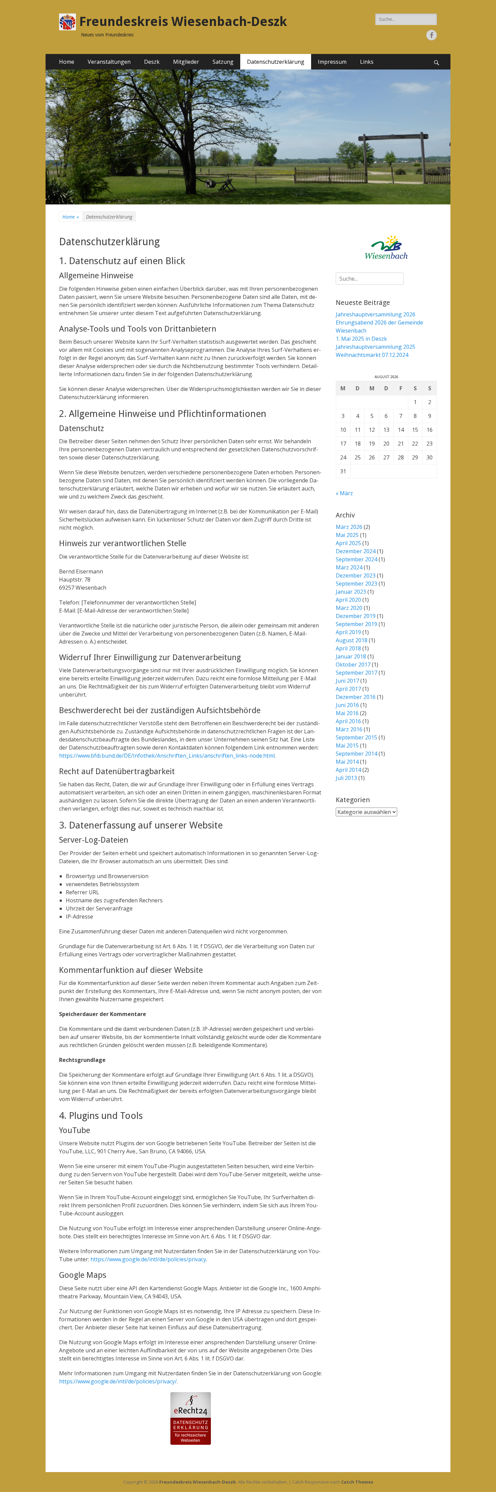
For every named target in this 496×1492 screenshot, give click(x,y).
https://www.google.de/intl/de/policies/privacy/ (118, 1381)
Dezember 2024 (356, 551)
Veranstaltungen (109, 61)
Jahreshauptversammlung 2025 (375, 346)
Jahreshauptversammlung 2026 (375, 314)
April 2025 (348, 543)
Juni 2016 (347, 705)
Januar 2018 (351, 656)
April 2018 (348, 648)
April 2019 (348, 632)
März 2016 (349, 729)
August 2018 (351, 640)
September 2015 (356, 737)
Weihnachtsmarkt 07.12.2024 (372, 355)
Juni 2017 (347, 680)
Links (367, 61)
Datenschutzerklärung (275, 61)
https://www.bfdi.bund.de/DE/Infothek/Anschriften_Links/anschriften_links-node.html (167, 755)
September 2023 (356, 583)
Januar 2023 (351, 591)
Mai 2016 (347, 713)
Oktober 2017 (353, 664)
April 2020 (348, 599)
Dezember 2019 (356, 616)
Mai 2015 (347, 745)
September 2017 (356, 672)
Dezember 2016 (356, 697)
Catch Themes (357, 1482)
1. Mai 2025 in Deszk (361, 338)
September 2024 (356, 559)
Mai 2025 (347, 535)
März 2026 (349, 527)
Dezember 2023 (356, 575)
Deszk (152, 61)
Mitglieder (186, 61)
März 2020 (349, 608)
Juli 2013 (346, 778)
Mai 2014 (347, 761)
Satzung (223, 61)
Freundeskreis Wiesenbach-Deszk (183, 21)
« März (344, 493)
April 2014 (348, 769)
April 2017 (348, 689)
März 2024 (349, 567)
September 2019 (356, 624)
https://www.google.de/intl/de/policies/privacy (148, 1259)
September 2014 (356, 753)
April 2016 (348, 721)
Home (66, 61)
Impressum (332, 61)
